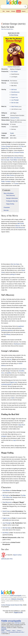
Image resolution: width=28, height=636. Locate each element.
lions (2, 373)
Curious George (5, 146)
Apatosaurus (17, 344)
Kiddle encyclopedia (15, 595)
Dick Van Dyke (14, 102)
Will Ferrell (14, 89)
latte (13, 398)
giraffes (9, 373)
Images (8, 11)
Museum (17, 225)
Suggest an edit (18, 612)
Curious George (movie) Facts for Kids (11, 605)
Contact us (4, 632)
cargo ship (21, 425)
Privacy (19, 630)
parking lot (13, 274)
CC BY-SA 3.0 (17, 623)
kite (24, 369)
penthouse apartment (7, 330)
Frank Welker (13, 160)
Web (4, 11)
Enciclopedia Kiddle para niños (16, 632)
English (12, 133)
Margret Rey (4, 148)
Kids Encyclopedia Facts (7, 29)
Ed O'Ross (7, 334)
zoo (10, 359)
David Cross (14, 94)
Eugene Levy (14, 97)
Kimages (13, 11)
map (14, 440)
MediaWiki (3, 629)
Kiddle (2, 630)
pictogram (4, 436)
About (13, 630)
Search (25, 6)
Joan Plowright (15, 100)
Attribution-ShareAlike (17, 599)
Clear (22, 6)
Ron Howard (14, 71)
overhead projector (6, 384)
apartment (21, 326)
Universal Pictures (14, 117)
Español (23, 11)
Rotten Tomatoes (6, 181)
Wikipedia (3, 627)
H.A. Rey (21, 146)
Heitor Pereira (14, 106)
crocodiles (21, 371)
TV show (15, 183)
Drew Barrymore (15, 92)
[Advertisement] (14, 17)
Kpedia (18, 11)
